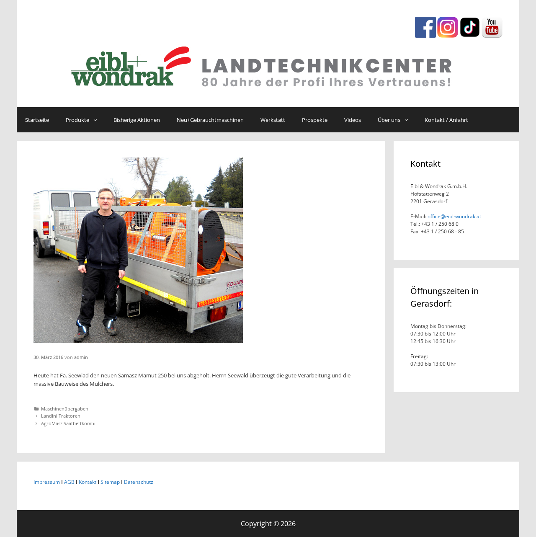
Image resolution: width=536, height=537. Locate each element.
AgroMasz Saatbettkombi (68, 423)
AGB (69, 481)
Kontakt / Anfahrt (446, 120)
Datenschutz (138, 481)
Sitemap (110, 481)
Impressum (47, 481)
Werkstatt (272, 120)
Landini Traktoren (60, 416)
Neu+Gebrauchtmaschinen (210, 120)
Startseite (37, 120)
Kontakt (87, 481)
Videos (352, 120)
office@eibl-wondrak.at (453, 216)
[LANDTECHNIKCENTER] (268, 64)
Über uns (389, 120)
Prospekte (314, 120)
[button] (97, 119)
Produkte (77, 120)
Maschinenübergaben (64, 408)
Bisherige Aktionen (136, 120)
